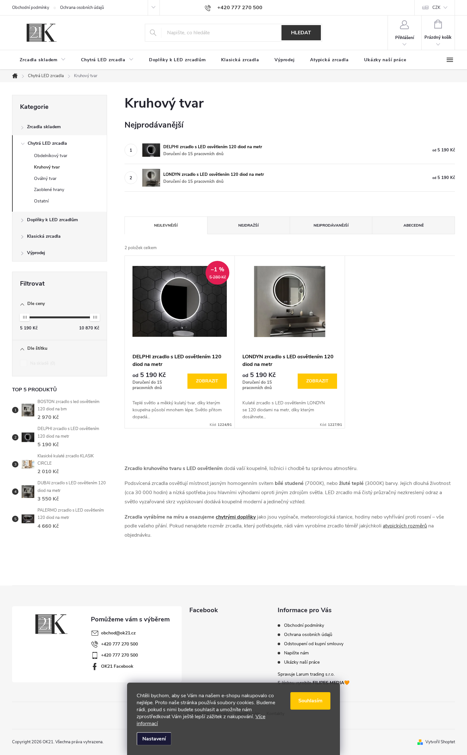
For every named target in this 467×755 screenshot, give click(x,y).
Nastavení (154, 738)
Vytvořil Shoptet (440, 742)
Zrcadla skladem (44, 127)
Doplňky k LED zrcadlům (52, 220)
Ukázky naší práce (302, 662)
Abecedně (413, 225)
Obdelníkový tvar (50, 156)
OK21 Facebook (117, 666)
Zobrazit (207, 381)
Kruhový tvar (47, 167)
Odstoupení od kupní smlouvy (313, 643)
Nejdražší (248, 225)
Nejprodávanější (331, 225)
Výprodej (36, 253)
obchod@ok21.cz (118, 633)
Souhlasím (310, 700)
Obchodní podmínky (30, 7)
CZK (436, 7)
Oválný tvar (45, 179)
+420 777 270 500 (119, 644)
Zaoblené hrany (49, 190)
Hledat (301, 32)
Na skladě (42, 363)
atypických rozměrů (405, 525)
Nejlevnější (166, 225)
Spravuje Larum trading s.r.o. (306, 674)
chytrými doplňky (236, 516)
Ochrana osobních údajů (82, 7)
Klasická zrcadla (44, 236)
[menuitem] (42, 60)
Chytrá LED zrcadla (47, 143)
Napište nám (296, 653)
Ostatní (41, 201)
